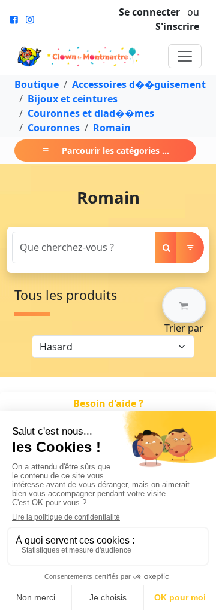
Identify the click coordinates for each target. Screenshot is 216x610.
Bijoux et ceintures (73, 98)
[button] (184, 305)
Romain (112, 127)
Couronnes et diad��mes (91, 113)
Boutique (36, 84)
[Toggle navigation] (185, 56)
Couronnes (54, 127)
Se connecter (149, 12)
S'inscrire (177, 26)
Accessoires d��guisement (139, 84)
